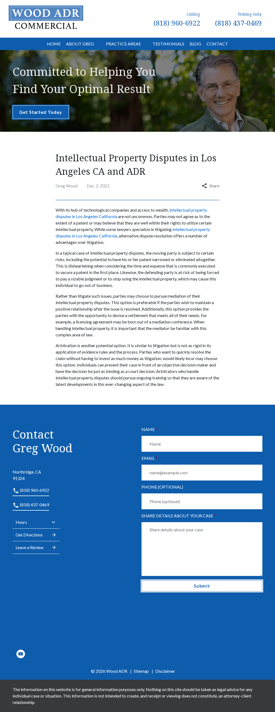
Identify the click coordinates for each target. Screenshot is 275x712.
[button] (97, 43)
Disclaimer (165, 671)
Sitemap (141, 671)
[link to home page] (46, 18)
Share (214, 185)
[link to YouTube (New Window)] (20, 654)
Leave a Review (30, 547)
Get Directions (29, 534)
